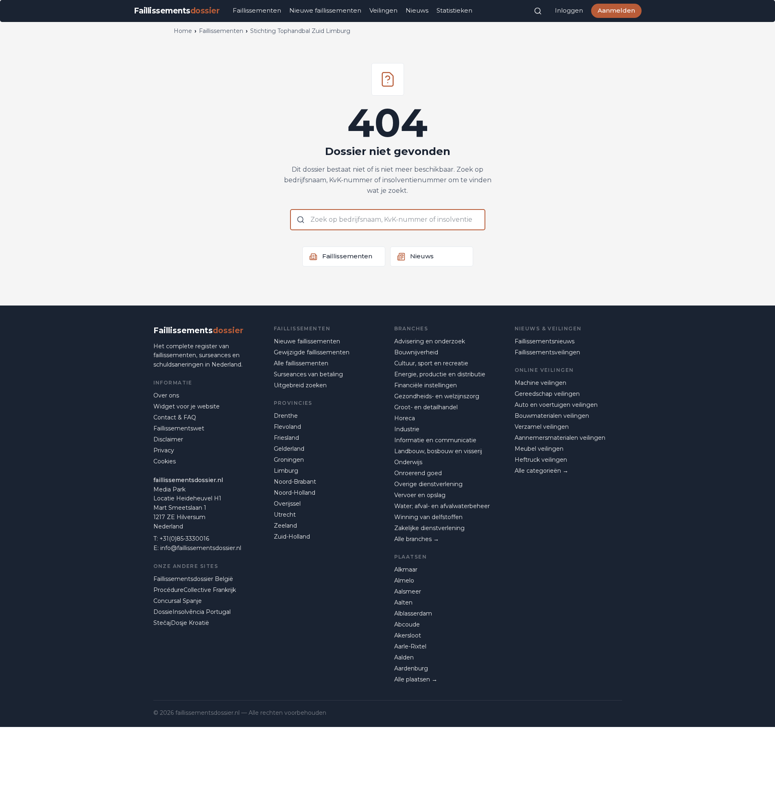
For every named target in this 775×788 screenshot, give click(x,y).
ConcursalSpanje (177, 601)
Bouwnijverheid (416, 352)
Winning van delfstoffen (428, 517)
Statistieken (454, 10)
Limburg (286, 470)
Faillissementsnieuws (544, 341)
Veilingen (383, 10)
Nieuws (417, 10)
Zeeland (285, 525)
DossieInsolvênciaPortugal (192, 612)
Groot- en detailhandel (426, 407)
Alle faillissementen (301, 363)
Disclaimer (168, 439)
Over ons (166, 395)
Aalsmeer (407, 591)
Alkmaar (405, 569)
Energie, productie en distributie (439, 374)
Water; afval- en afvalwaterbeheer (442, 506)
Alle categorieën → (541, 470)
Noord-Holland (294, 492)
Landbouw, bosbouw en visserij (438, 451)
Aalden (404, 657)
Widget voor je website (186, 406)
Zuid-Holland (292, 536)
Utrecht (285, 514)
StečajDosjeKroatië (181, 622)
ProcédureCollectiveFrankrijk (194, 590)
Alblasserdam (413, 613)
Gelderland (289, 448)
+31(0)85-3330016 (184, 538)
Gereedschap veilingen (547, 393)
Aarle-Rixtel (410, 646)
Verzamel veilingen (542, 426)
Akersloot (407, 635)
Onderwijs (408, 462)
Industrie (406, 429)
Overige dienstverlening (428, 484)
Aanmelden (616, 10)
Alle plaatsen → (415, 679)
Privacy (163, 450)
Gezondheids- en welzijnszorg (436, 396)
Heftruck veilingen (541, 459)
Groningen (289, 459)
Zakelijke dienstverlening (429, 528)
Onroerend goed (418, 473)
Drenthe (286, 415)
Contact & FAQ (174, 417)
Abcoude (407, 624)
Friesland (286, 437)
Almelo (404, 580)
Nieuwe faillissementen (325, 10)
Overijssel (287, 503)
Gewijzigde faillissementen (311, 352)
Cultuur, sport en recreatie (431, 363)
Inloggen (569, 10)
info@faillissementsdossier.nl (200, 548)
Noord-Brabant (295, 481)
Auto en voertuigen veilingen (556, 404)
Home (183, 31)
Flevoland (287, 426)
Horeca (404, 418)
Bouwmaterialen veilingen (552, 415)
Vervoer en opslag (419, 495)
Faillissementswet (178, 428)
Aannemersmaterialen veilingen (560, 437)
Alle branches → (416, 539)
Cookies (164, 461)
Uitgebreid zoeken (300, 385)
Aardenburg (411, 668)
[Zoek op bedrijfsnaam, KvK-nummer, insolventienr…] (537, 11)
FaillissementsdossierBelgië (193, 579)
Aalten (403, 602)
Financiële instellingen (425, 385)
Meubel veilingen (539, 448)
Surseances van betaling (308, 374)
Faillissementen (257, 10)
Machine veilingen (540, 382)
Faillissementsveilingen (547, 352)
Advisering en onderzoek (429, 341)
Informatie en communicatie (435, 440)
